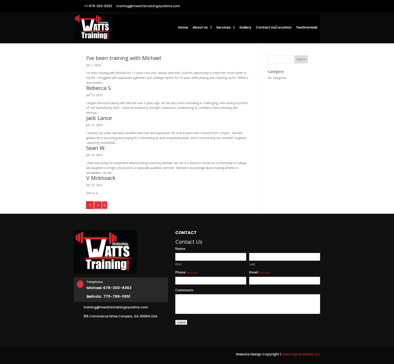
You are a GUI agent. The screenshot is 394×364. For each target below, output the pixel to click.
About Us (200, 28)
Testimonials (306, 28)
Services (223, 28)
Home (183, 28)
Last (252, 264)
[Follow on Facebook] (315, 6)
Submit (181, 322)
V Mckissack (101, 177)
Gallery (245, 28)
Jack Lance (99, 118)
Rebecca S (98, 88)
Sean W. (96, 148)
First (178, 264)
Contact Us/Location (273, 28)
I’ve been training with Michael (123, 58)
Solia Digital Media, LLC (301, 354)
